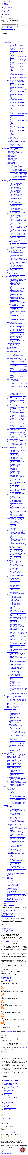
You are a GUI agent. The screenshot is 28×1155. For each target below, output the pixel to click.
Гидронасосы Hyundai (16, 188)
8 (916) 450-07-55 (6, 979)
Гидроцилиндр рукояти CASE (18, 227)
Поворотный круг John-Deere (14, 760)
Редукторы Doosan (12, 151)
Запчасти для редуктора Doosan (18, 176)
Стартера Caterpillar (15, 588)
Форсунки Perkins (14, 467)
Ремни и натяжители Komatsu (18, 657)
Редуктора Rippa (14, 864)
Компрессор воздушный (13, 871)
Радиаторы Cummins (15, 492)
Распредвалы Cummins (16, 547)
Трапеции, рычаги (12, 727)
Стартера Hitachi (14, 585)
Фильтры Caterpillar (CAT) (17, 773)
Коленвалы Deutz (14, 571)
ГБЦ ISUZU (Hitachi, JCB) (17, 519)
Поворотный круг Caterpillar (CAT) (16, 755)
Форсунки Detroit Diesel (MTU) (18, 476)
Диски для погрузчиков (13, 876)
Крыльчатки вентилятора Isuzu (18, 689)
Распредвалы (10, 546)
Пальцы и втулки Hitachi (13, 358)
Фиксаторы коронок (12, 347)
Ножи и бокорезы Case (16, 320)
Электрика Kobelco (15, 816)
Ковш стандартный (15, 711)
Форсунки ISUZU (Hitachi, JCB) (18, 450)
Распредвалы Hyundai (15, 554)
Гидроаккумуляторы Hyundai (17, 275)
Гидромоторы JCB (15, 211)
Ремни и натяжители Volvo (17, 664)
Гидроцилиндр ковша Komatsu (18, 234)
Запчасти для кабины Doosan (17, 802)
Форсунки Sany (14, 469)
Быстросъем (10, 752)
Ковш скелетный (14, 717)
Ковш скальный (14, 716)
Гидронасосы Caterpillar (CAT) (18, 194)
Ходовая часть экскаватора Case (18, 113)
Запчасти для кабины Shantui (17, 800)
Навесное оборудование (10, 709)
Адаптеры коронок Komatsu (17, 334)
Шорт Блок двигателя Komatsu (18, 699)
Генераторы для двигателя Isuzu (18, 599)
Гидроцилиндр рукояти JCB (17, 222)
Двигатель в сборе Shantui (14, 696)
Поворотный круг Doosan (14, 767)
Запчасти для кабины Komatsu (18, 799)
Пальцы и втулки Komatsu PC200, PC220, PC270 (17, 356)
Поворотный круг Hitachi (13, 757)
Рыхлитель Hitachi (15, 749)
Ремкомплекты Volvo (15, 831)
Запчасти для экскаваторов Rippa (15, 853)
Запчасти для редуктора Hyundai (18, 172)
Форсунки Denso (14, 454)
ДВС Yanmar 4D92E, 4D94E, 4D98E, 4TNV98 (17, 630)
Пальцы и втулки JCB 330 (17, 391)
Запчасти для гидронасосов (17, 199)
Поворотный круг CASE (13, 756)
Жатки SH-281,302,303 (13, 885)
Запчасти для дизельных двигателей (13, 447)
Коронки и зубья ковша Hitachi (18, 279)
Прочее (6, 805)
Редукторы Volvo (11, 149)
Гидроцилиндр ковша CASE (17, 240)
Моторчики (10, 852)
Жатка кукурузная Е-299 (13, 891)
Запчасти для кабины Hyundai (18, 796)
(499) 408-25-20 (10, 1031)
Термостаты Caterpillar (16, 667)
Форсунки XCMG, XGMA (17, 472)
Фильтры (6, 768)
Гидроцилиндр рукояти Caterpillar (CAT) (16, 217)
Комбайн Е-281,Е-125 (12, 888)
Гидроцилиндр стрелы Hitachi (18, 247)
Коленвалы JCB (14, 564)
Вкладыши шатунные (15, 500)
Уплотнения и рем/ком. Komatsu (18, 844)
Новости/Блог (7, 1109)
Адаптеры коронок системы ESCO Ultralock (17, 341)
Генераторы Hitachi (15, 600)
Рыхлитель (10, 746)
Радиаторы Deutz (14, 485)
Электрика (10, 806)
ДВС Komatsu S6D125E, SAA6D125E (16, 622)
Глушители (10, 874)
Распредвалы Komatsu (16, 549)
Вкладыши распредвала (16, 503)
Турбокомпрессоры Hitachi (17, 538)
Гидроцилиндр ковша (12, 229)
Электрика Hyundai (15, 807)
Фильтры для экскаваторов (14, 770)
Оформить (3, 1051)
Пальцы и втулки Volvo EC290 (18, 430)
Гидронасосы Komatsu (16, 183)
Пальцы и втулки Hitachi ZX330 (18, 369)
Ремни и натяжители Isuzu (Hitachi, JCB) (17, 655)
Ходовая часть (7, 42)
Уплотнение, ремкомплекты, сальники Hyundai (17, 846)
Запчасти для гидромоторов (17, 212)
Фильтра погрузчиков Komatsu (18, 782)
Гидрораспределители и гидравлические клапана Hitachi (18, 259)
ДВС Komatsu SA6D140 (16, 624)
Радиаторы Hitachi (15, 479)
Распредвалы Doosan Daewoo (18, 551)
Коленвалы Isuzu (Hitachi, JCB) (18, 565)
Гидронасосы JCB (14, 187)
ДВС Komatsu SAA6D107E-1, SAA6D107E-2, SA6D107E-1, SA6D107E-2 (18, 618)
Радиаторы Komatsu (15, 480)
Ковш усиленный (14, 714)
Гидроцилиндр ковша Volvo (17, 233)
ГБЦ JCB (12, 529)
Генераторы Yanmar (15, 604)
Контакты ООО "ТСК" (10, 14)
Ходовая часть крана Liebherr (17, 140)
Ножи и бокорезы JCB (16, 318)
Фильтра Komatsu (14, 775)
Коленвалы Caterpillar (15, 567)
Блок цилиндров (11, 510)
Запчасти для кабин (12, 791)
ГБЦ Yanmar (13, 524)
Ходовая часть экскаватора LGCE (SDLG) (17, 125)
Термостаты (10, 665)
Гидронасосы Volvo (15, 186)
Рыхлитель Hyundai (15, 748)
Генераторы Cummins (15, 597)
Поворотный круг (8, 753)
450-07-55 (5, 1121)
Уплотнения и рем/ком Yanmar (18, 832)
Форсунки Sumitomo (15, 455)
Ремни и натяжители (12, 652)
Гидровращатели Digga (16, 725)
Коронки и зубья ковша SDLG (18, 302)
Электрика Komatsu (15, 814)
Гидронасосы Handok (15, 195)
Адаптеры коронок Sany (16, 330)
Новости (6, 903)
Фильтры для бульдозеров (13, 777)
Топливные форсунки (12, 448)
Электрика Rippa (14, 863)
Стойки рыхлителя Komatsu (17, 743)
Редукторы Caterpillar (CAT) (14, 152)
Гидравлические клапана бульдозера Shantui (16, 268)
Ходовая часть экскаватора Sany (18, 120)
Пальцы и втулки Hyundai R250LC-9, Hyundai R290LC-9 (18, 419)
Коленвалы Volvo (14, 568)
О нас (5, 3)
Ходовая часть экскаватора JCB (18, 90)
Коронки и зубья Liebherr (16, 294)
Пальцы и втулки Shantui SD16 (18, 443)
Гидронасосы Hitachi (15, 184)
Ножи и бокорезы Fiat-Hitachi (17, 319)
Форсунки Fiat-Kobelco (16, 458)
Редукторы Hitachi (11, 154)
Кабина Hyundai (11, 789)
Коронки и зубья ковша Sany (17, 301)
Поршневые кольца (15, 497)
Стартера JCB (13, 586)
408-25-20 (5, 1118)
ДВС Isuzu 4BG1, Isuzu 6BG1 (17, 611)
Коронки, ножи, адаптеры (11, 276)
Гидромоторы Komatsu (16, 204)
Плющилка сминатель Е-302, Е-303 (16, 895)
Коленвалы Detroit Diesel (16, 575)
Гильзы (12, 504)
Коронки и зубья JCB (15, 295)
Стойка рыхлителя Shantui (17, 745)
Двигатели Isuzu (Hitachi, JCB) (15, 704)
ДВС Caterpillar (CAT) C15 (17, 627)
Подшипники (10, 870)
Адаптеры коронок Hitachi (17, 327)
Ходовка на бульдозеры (13, 44)
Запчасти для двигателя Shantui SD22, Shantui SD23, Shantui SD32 (18, 645)
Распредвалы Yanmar (15, 557)
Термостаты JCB (14, 672)
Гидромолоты (10, 721)
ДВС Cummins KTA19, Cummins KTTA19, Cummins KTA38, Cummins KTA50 (18, 634)
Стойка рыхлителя (12, 739)
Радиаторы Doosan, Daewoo (17, 489)
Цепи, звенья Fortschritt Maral (14, 899)
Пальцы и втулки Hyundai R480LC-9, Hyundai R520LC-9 (18, 427)
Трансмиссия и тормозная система (16, 873)
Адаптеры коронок (12, 322)
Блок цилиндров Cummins (17, 517)
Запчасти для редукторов (13, 165)
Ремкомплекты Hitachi (16, 848)
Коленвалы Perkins (15, 574)
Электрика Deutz (14, 819)
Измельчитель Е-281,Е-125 (14, 887)
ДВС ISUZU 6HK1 (15, 608)
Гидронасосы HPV (15, 193)
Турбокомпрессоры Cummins (17, 533)
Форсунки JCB (14, 453)
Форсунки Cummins (15, 464)
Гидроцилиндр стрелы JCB (17, 248)
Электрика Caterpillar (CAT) (17, 810)
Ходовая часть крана (12, 138)
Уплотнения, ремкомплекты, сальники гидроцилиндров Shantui (17, 838)
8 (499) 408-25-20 (6, 977)
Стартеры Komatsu (15, 583)
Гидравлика (7, 180)
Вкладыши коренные (15, 499)
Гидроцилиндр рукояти (13, 213)
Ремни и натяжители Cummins (18, 661)
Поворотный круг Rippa (16, 860)
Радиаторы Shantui (15, 483)
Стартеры (9, 582)
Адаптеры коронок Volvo (16, 336)
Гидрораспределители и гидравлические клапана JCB (18, 266)
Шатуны (12, 506)
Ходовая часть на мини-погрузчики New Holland (16, 146)
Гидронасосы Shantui (15, 198)
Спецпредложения (9, 905)
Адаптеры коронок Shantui (17, 329)
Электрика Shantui (15, 817)
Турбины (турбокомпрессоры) (15, 531)
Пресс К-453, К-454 (12, 898)
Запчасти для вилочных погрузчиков (16, 869)
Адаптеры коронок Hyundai (17, 326)
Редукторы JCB (11, 156)
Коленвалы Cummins (15, 563)
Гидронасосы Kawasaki (16, 191)
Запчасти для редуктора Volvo (18, 169)
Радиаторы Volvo (14, 490)
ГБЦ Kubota (13, 528)
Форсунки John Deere (15, 474)
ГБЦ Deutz (13, 526)
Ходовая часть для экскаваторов (15, 80)
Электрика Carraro (15, 820)
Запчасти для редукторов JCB (18, 174)
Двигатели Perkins (11, 707)
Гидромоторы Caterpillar (16, 209)
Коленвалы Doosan (15, 570)
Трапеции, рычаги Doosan (17, 729)
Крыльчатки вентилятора (13, 675)
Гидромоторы (10, 201)
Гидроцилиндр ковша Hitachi (17, 236)
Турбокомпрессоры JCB (16, 540)
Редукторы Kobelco (12, 161)
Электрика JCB (14, 823)
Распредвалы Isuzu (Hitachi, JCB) (18, 550)
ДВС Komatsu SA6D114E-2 (17, 615)
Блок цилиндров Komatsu (16, 514)
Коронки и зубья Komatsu (16, 280)
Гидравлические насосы (13, 181)
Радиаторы (10, 478)
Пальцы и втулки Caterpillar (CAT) (16, 398)
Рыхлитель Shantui (15, 750)
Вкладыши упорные (15, 501)
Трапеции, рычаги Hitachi (17, 728)
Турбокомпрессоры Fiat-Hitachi (18, 544)
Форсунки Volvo (14, 465)
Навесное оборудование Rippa (18, 867)
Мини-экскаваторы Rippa (10, 901)
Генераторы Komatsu (15, 602)
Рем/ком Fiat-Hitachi (15, 851)
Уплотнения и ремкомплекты (14, 824)
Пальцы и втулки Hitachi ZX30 (18, 359)
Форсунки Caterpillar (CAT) (17, 461)
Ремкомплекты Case (15, 849)
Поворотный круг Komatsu (14, 763)
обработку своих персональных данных (14, 1048)
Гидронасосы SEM (15, 197)
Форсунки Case (14, 457)
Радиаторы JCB (14, 486)
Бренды (6, 6)
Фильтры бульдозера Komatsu (18, 778)
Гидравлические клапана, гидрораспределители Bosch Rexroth (17, 262)
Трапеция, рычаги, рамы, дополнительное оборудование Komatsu (18, 737)
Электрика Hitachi (15, 812)
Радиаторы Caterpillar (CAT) (17, 482)
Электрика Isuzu (14, 809)
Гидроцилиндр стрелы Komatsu (18, 245)
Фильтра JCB (13, 771)
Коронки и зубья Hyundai (16, 282)
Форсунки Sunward (15, 475)
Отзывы (6, 13)
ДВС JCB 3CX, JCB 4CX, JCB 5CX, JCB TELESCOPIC (18, 637)
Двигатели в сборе (9, 695)
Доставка (6, 10)
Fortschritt (6, 877)
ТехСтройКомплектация (10, 2)
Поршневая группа (12, 494)
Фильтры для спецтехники (14, 785)
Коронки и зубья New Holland (18, 298)
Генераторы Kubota (15, 603)
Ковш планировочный (16, 720)
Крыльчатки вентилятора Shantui (18, 693)
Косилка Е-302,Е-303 (12, 889)
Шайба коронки (11, 348)
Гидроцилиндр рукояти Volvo (18, 215)
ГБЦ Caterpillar (14, 522)
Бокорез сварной (14, 346)
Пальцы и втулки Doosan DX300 (18, 440)
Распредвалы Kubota (15, 558)
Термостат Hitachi (14, 671)
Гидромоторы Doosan (15, 206)
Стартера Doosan (14, 590)
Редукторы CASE (11, 159)
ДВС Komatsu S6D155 (16, 625)
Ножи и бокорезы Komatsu (17, 305)
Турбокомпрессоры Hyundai (17, 539)
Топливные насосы (15, 581)
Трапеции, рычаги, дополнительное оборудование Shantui (18, 733)
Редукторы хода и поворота (11, 148)
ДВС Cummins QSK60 (16, 647)
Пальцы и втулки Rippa (16, 862)
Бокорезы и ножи (11, 304)
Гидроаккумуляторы (12, 273)
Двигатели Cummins (12, 703)
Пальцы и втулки (8, 350)
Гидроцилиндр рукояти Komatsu (18, 219)
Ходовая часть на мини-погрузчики (16, 141)
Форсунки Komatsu (15, 460)
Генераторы (10, 595)
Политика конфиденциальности (9, 1136)
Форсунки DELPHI (15, 471)
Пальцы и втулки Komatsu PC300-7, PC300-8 (17, 353)
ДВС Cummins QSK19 (16, 639)
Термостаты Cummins (15, 674)
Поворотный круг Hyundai (14, 766)
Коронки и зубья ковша (13, 277)
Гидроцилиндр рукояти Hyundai (18, 226)
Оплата (6, 11)
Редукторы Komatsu (12, 158)
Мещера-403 (10, 892)
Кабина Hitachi (11, 788)
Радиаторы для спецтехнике (17, 493)
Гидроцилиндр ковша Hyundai (18, 238)
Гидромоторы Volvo (15, 208)
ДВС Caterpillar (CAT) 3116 (17, 628)
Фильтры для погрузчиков (14, 781)
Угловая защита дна (15, 344)
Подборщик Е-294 (11, 896)
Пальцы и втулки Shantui (13, 442)
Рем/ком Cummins (14, 825)
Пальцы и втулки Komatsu (14, 351)
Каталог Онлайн (8, 7)
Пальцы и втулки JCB (13, 379)
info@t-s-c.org (8, 27)
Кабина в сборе (8, 787)
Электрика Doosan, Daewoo (17, 821)
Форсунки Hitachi (14, 451)
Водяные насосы (14, 578)
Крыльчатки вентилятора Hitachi (18, 688)
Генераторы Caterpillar (16, 596)
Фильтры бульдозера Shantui (17, 780)
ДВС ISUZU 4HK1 (15, 607)
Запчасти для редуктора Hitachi (18, 170)
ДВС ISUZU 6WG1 (15, 610)
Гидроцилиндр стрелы (13, 241)
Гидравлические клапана (13, 251)
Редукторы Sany (11, 163)
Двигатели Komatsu (12, 697)
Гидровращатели (11, 724)
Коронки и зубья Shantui (16, 290)
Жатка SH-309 (10, 883)
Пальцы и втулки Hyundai (14, 405)
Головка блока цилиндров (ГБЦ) (15, 518)
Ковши (8, 710)
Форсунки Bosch (14, 462)
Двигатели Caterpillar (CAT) (14, 706)
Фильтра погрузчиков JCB (17, 784)
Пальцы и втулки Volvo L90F (17, 432)
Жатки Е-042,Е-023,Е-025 (13, 884)
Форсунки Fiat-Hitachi (16, 468)
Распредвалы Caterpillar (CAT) (18, 553)
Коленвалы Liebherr (15, 572)
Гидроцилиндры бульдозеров (14, 250)
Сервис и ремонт (8, 9)
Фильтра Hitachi (14, 774)
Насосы (9, 576)
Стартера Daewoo (14, 589)
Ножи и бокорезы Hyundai (17, 309)
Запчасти (6, 4)
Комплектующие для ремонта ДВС (16, 606)
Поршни (12, 496)
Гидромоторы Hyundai (16, 205)
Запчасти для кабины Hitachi (17, 798)
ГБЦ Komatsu (13, 521)
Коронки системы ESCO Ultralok (18, 289)
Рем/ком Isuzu (13, 827)
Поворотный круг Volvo (13, 764)
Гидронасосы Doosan (15, 190)
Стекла (12, 792)
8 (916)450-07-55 (14, 26)
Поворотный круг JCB (13, 759)
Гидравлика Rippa (14, 866)
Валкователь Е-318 (12, 878)
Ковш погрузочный (15, 718)
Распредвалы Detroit (15, 556)
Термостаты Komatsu (15, 668)
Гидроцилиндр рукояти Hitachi (18, 220)
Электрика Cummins (15, 813)
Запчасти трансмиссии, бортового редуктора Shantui (17, 178)
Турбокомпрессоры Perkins (17, 543)
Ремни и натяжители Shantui (17, 653)
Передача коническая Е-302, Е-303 (16, 894)
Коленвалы (10, 560)
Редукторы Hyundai (12, 155)
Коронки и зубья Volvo (16, 297)
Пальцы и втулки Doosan (13, 439)
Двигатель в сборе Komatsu (17, 702)
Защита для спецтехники (13, 343)
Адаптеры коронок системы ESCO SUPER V (17, 338)
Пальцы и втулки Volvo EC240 (18, 435)
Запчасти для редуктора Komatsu (18, 173)
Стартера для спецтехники (17, 593)
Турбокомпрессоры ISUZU (17, 542)
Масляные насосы (15, 579)
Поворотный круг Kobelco (14, 761)
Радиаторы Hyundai (15, 487)
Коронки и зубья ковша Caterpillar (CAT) (16, 284)
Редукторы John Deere (13, 162)
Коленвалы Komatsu (15, 561)
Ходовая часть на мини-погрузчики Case (16, 143)
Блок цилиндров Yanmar (16, 515)
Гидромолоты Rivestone (16, 723)
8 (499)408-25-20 (5, 26)
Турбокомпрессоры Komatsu (17, 532)
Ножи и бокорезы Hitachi (16, 308)
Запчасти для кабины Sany (17, 803)
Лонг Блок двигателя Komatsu (18, 700)
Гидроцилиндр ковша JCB (17, 237)
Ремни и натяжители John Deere (18, 663)
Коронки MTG (14, 300)
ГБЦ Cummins (13, 525)
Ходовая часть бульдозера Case (18, 59)
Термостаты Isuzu (14, 670)
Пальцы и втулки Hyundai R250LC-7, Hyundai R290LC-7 (18, 416)
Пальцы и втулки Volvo (13, 429)
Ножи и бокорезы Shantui (16, 307)
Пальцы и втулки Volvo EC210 (18, 433)
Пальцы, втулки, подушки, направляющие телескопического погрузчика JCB (18, 395)
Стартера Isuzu (14, 592)
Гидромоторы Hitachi (15, 202)
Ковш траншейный (15, 713)
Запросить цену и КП (6, 976)
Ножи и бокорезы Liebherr (17, 314)
